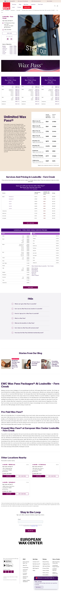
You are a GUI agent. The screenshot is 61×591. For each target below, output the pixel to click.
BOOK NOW (27, 7)
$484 (36, 94)
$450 (38, 99)
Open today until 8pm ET (7, 466)
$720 (38, 97)
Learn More (35, 188)
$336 (16, 98)
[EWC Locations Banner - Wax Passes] (30, 71)
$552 (56, 86)
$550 (36, 99)
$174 (18, 101)
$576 (56, 98)
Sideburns (35, 262)
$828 (56, 89)
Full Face (34, 248)
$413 (16, 91)
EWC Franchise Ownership (56, 562)
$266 (16, 87)
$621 (38, 89)
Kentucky (13, 10)
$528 (36, 98)
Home (2, 10)
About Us (25, 565)
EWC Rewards (36, 566)
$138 (18, 103)
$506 (36, 86)
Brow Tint (35, 235)
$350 (16, 99)
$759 (36, 89)
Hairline (34, 250)
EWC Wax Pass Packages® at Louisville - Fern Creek (30, 385)
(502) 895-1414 (37, 473)
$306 (18, 93)
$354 (18, 91)
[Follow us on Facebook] (7, 39)
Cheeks (34, 238)
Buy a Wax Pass (9, 36)
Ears (34, 243)
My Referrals (36, 564)
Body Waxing (35, 269)
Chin (34, 240)
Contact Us (35, 561)
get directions (7, 27)
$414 (18, 89)
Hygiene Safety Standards (26, 581)
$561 (36, 93)
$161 (16, 103)
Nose (34, 260)
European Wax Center (10, 576)
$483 (16, 89)
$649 (36, 91)
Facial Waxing (35, 271)
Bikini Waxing (35, 268)
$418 (36, 87)
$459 (38, 93)
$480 (18, 97)
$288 (18, 98)
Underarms (4, 210)
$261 (38, 101)
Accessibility (45, 575)
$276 (18, 86)
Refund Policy (46, 561)
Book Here (9, 33)
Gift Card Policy (46, 566)
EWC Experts (36, 568)
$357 (16, 93)
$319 (36, 101)
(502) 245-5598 (7, 473)
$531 (38, 91)
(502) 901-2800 (7, 491)
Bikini (3, 196)
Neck (34, 257)
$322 (16, 86)
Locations (7, 10)
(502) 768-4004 (7, 29)
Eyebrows (4, 213)
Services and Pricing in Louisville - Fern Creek (30, 177)
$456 (56, 87)
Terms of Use (46, 572)
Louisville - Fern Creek (7, 17)
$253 (36, 103)
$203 (16, 101)
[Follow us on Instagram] (11, 39)
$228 (18, 87)
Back (3, 239)
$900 (38, 90)
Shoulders (4, 274)
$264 (18, 94)
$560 (16, 97)
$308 (16, 94)
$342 (38, 87)
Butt (3, 252)
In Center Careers (25, 574)
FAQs (34, 570)
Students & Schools (25, 577)
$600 (18, 90)
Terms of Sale (46, 570)
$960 (56, 97)
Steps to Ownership (55, 573)
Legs (3, 268)
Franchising (25, 567)
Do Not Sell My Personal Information (10, 579)
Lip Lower (4, 215)
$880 (36, 97)
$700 (16, 90)
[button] (54, 6)
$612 (56, 93)
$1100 (36, 90)
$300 (18, 99)
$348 (56, 101)
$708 (56, 91)
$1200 (56, 90)
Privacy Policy (46, 568)
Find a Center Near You (26, 562)
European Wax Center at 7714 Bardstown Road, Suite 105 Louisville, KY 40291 (38, 10)
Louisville (18, 10)
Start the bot (38, 587)
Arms (3, 235)
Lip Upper (4, 218)
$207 (38, 103)
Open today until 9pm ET (7, 20)
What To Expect (35, 275)
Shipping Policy (46, 564)
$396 (38, 94)
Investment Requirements (56, 566)
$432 (38, 98)
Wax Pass (34, 273)
